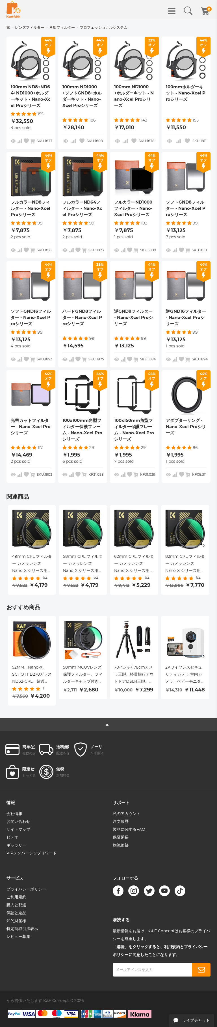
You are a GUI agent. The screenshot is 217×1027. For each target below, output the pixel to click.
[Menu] (172, 11)
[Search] (188, 11)
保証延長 (121, 837)
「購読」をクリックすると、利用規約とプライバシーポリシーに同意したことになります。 (160, 951)
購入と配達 (16, 905)
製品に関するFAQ (129, 830)
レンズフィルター (29, 28)
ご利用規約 (16, 897)
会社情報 (14, 814)
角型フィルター (62, 28)
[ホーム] (13, 9)
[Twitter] (149, 890)
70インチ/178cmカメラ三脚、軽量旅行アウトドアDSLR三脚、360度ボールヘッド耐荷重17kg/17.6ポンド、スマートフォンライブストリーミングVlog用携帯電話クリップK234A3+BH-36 (134, 675)
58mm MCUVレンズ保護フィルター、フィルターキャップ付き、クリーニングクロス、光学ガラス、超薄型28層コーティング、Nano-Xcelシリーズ (83, 675)
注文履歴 (121, 822)
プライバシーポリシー (26, 889)
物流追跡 (121, 845)
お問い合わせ (18, 822)
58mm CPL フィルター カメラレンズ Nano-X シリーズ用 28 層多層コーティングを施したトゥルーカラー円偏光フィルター (83, 564)
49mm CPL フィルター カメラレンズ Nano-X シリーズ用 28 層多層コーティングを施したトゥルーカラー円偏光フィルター (32, 564)
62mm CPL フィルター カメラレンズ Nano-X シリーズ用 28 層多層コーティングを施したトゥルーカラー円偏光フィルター (134, 564)
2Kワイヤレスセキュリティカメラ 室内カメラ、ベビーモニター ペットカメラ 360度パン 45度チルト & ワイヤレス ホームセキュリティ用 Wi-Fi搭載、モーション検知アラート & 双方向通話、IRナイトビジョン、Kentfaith (185, 675)
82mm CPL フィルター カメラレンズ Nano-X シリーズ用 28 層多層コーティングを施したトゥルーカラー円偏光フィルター (185, 564)
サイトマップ (18, 830)
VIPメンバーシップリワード (31, 853)
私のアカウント (126, 814)
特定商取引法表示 (22, 929)
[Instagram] (133, 890)
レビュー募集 (18, 937)
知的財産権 (16, 921)
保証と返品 (16, 913)
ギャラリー (16, 845)
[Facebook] (118, 890)
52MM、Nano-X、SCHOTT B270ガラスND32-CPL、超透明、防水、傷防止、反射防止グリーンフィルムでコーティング (32, 675)
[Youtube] (164, 890)
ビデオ (12, 837)
